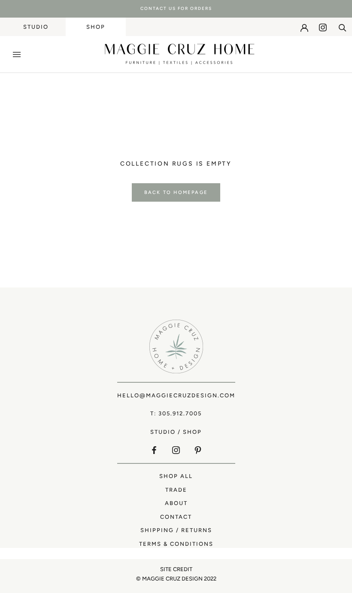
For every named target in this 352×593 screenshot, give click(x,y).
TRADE (176, 490)
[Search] (342, 27)
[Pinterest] (198, 449)
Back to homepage (176, 192)
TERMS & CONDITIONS (176, 544)
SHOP (95, 27)
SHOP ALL (176, 476)
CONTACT (176, 517)
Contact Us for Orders (176, 8)
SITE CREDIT (176, 569)
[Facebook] (154, 449)
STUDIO (36, 27)
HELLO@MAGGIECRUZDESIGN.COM (176, 395)
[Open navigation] (17, 54)
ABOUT (176, 503)
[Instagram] (323, 27)
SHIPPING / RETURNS (176, 530)
